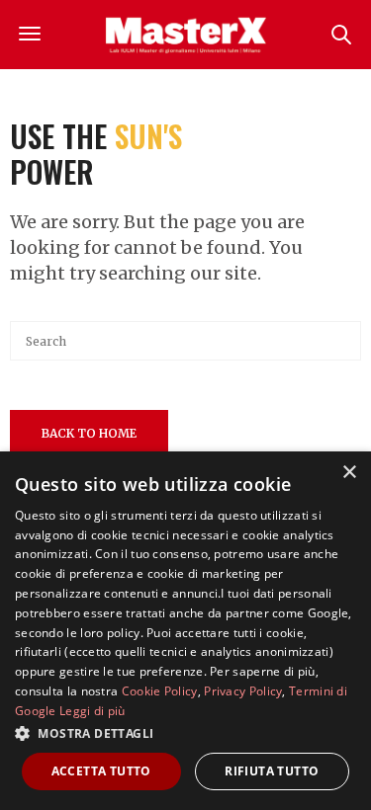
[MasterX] (186, 34)
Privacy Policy (243, 691)
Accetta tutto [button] (101, 771)
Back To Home (89, 433)
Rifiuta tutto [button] (272, 771)
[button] (185, 733)
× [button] (348, 472)
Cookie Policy (160, 691)
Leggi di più (92, 710)
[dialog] (185, 630)
